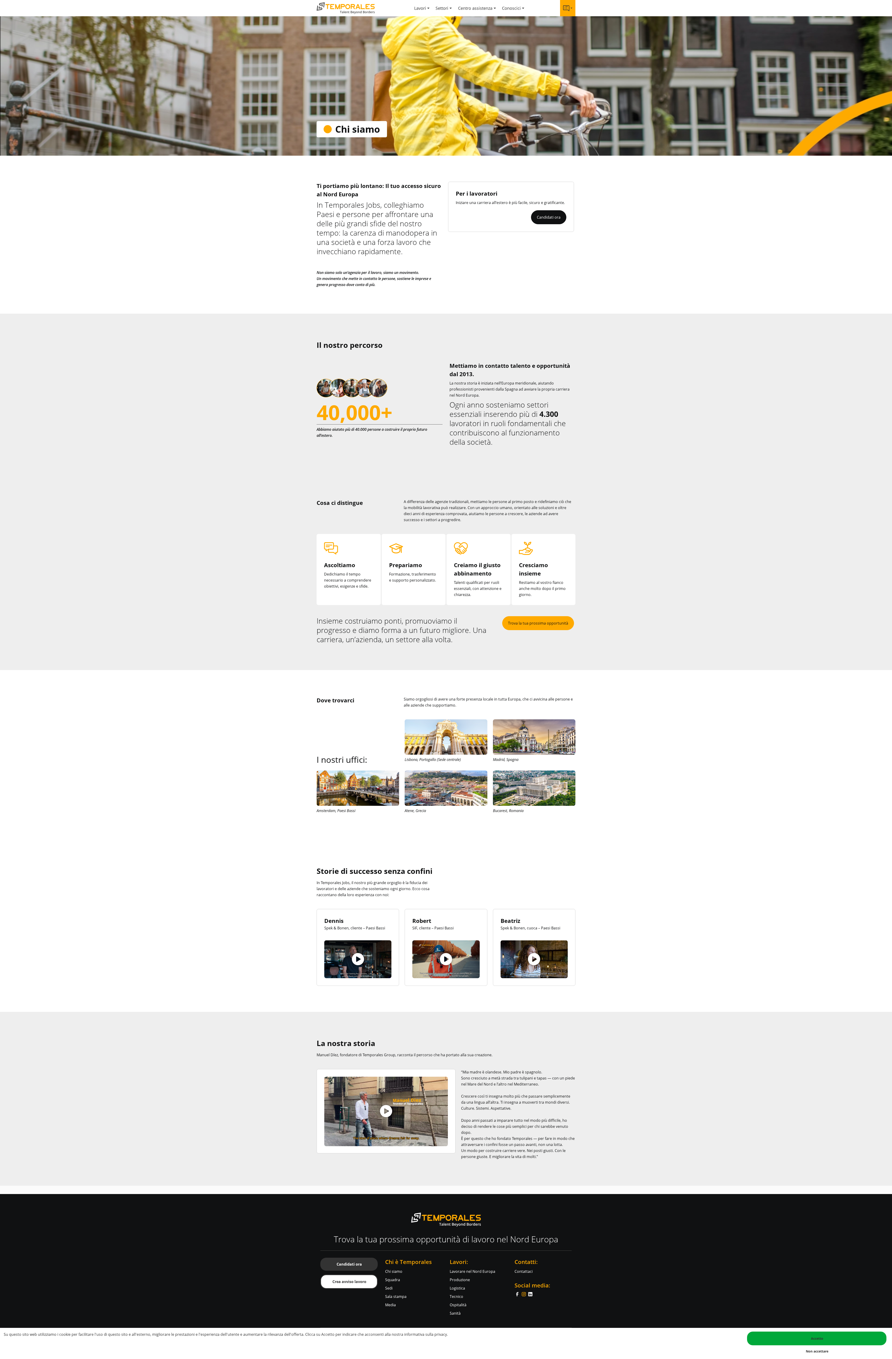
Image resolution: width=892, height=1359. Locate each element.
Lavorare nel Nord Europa (472, 1271)
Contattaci (524, 1271)
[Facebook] (518, 1293)
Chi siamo (393, 1271)
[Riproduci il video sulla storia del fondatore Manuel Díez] (386, 1111)
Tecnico (456, 1296)
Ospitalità (458, 1304)
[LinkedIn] (530, 1293)
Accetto (817, 1338)
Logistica (457, 1288)
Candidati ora (549, 217)
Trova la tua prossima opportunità (538, 623)
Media (390, 1304)
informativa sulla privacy (425, 1334)
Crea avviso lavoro (349, 1281)
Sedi (389, 1288)
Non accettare (817, 1351)
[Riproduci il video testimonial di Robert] (445, 959)
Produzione (460, 1279)
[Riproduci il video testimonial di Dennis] (357, 959)
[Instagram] (524, 1293)
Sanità (455, 1313)
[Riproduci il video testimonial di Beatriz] (534, 959)
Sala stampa (396, 1296)
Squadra (392, 1279)
